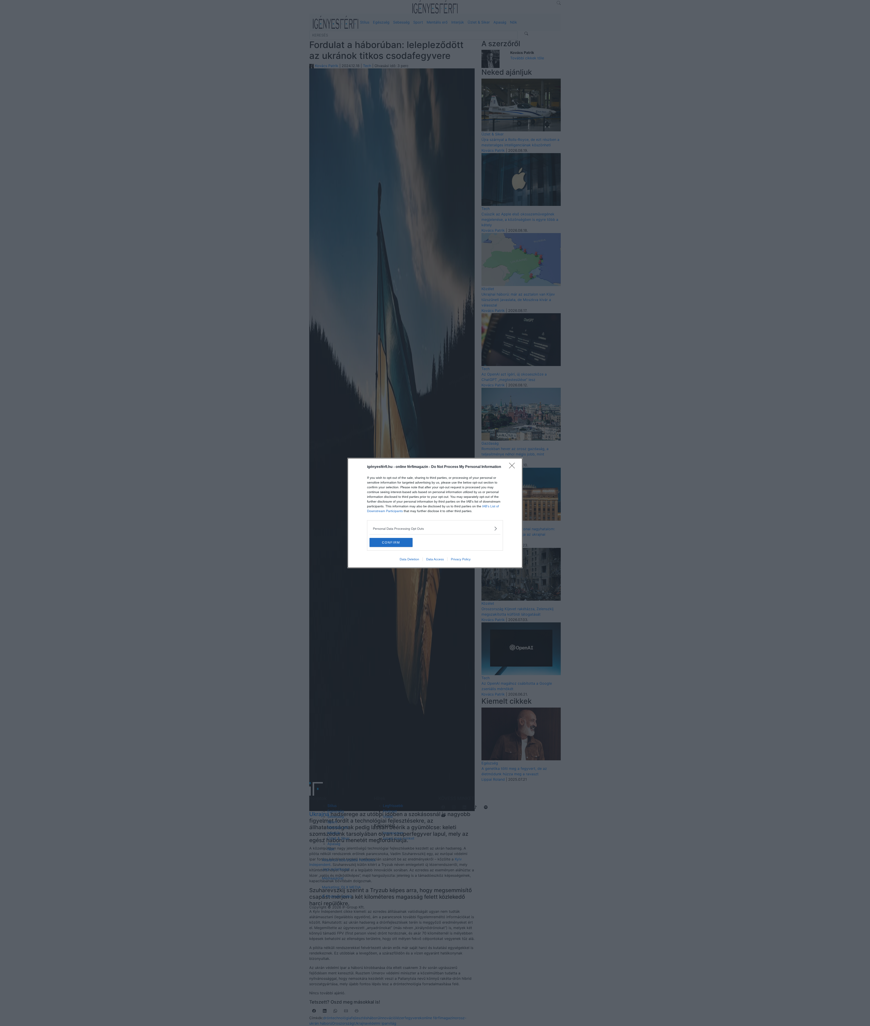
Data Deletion (409, 559)
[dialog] (435, 513)
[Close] (513, 467)
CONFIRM (391, 542)
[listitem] (435, 528)
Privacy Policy (461, 559)
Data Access (435, 559)
